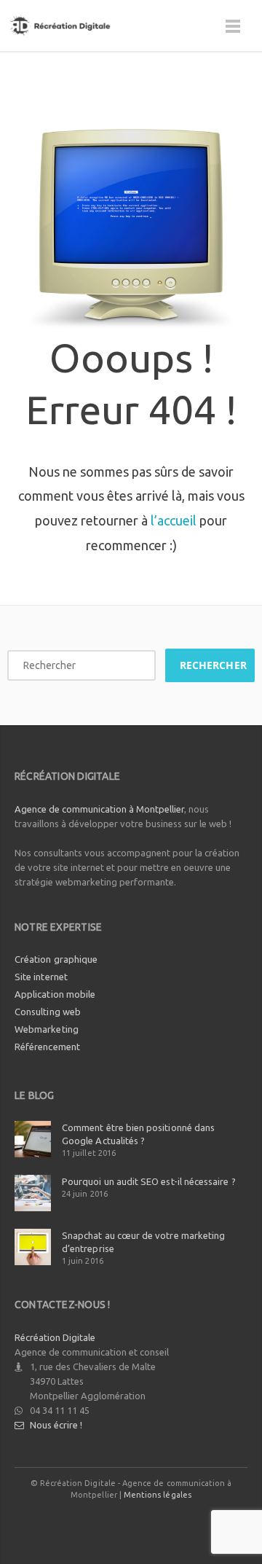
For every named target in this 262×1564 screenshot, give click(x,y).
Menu (233, 33)
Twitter (99, 1523)
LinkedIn (164, 1523)
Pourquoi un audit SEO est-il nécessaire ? (149, 1181)
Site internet (41, 976)
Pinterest (197, 1523)
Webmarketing (47, 1029)
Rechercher (213, 665)
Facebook (66, 1523)
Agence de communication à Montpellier (99, 809)
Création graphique (56, 959)
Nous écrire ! (56, 1425)
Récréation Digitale (55, 1337)
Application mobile (55, 994)
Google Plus (131, 1523)
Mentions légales (157, 1494)
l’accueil (173, 520)
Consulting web (48, 1011)
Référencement (47, 1046)
